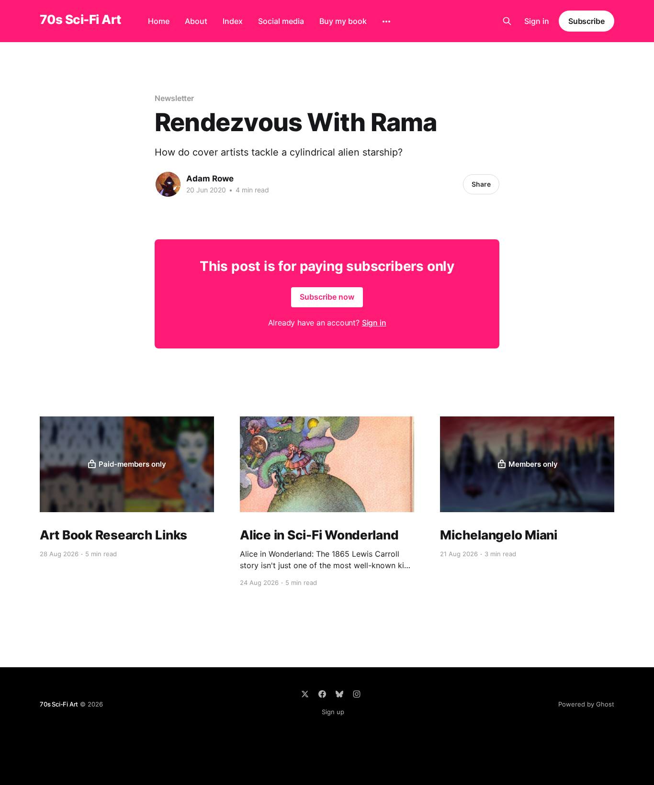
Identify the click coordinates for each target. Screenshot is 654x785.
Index (233, 21)
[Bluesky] (339, 694)
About (196, 21)
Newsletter (174, 98)
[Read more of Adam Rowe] (168, 184)
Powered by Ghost (586, 704)
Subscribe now (327, 297)
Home (158, 21)
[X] (305, 694)
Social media (281, 21)
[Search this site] (507, 21)
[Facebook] (322, 694)
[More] (386, 21)
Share (481, 184)
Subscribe (586, 21)
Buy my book (343, 21)
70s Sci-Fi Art (80, 20)
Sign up (333, 712)
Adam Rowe (210, 178)
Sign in (536, 21)
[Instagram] (357, 694)
